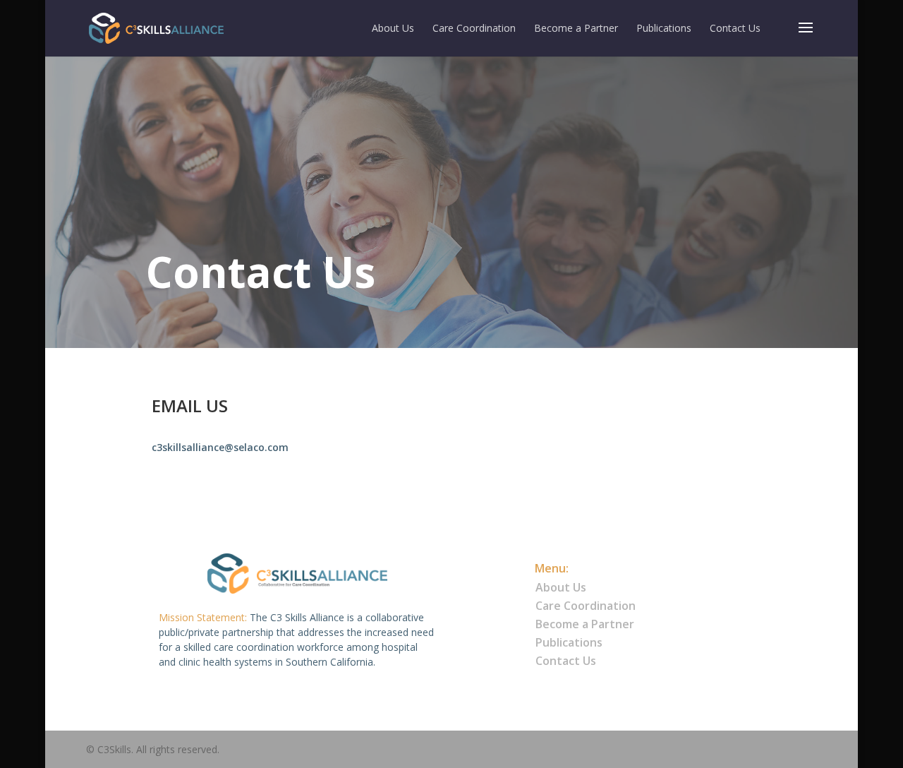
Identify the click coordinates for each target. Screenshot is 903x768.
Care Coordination (474, 29)
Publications (663, 29)
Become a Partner (576, 29)
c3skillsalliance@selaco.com (220, 447)
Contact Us (735, 29)
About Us (393, 29)
